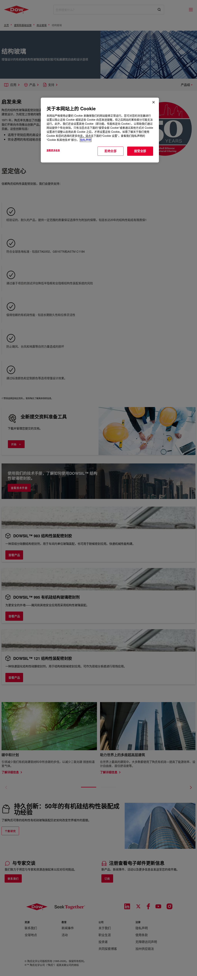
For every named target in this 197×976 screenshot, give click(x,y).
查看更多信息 (53, 150)
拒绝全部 (110, 151)
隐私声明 (85, 140)
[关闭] (153, 102)
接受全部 (140, 151)
